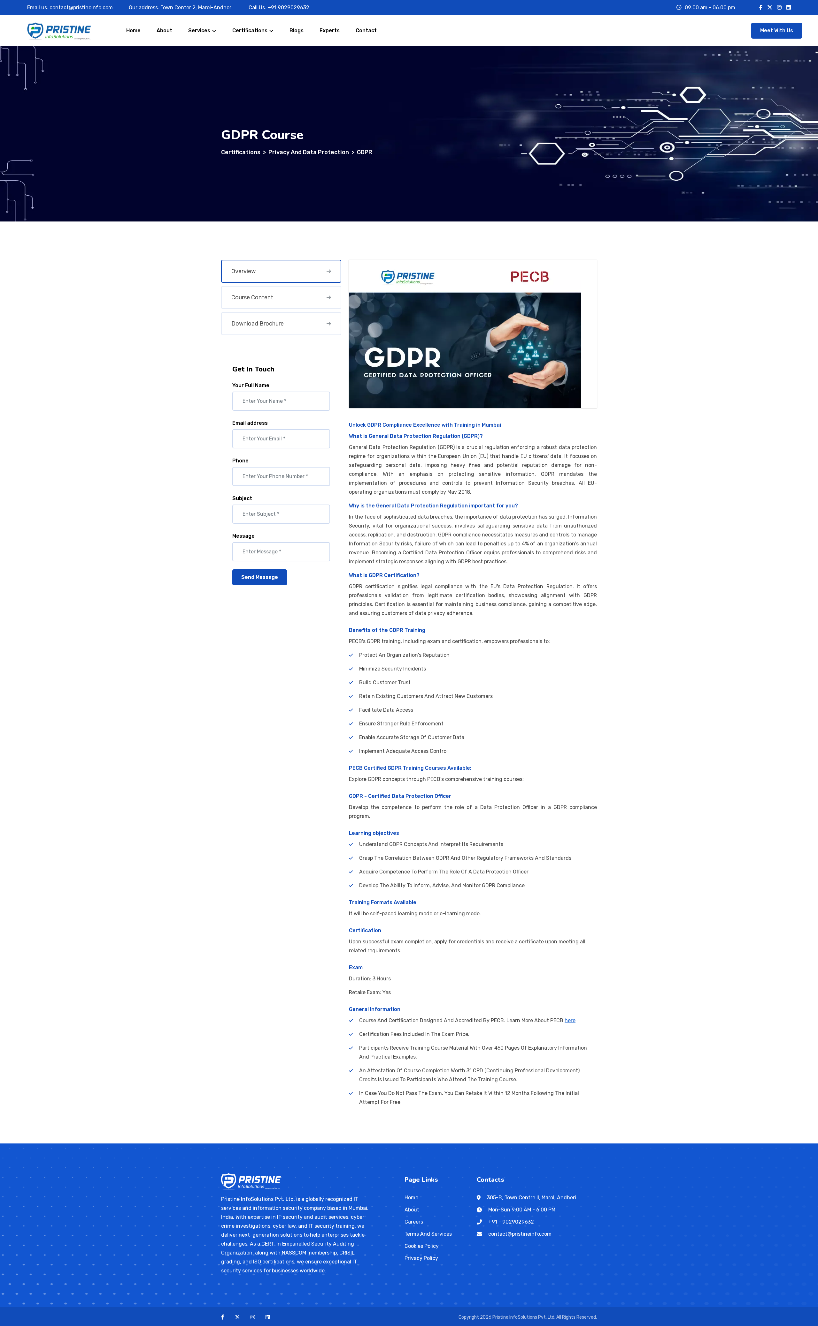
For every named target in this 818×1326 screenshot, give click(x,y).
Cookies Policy (422, 1246)
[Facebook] (760, 7)
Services (199, 30)
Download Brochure (257, 323)
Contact (366, 30)
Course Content (252, 297)
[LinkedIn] (788, 7)
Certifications (249, 30)
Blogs (296, 30)
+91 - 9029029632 (511, 1222)
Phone (240, 461)
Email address (250, 423)
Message (243, 536)
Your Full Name (250, 385)
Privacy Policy (421, 1258)
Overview (243, 271)
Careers (414, 1222)
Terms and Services (428, 1234)
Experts (330, 30)
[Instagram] (779, 7)
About (164, 30)
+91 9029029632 (288, 7)
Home (133, 30)
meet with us (776, 30)
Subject (242, 498)
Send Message (259, 577)
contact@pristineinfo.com (81, 7)
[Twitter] (769, 7)
